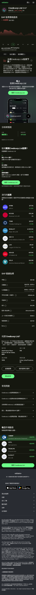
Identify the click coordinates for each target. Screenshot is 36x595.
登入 (28, 2)
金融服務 (8, 369)
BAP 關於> (13, 54)
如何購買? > (21, 54)
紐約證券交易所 (24, 369)
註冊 (2, 48)
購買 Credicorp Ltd (18, 93)
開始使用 (8, 376)
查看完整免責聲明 (17, 565)
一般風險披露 (5, 572)
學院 (24, 186)
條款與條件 (9, 565)
